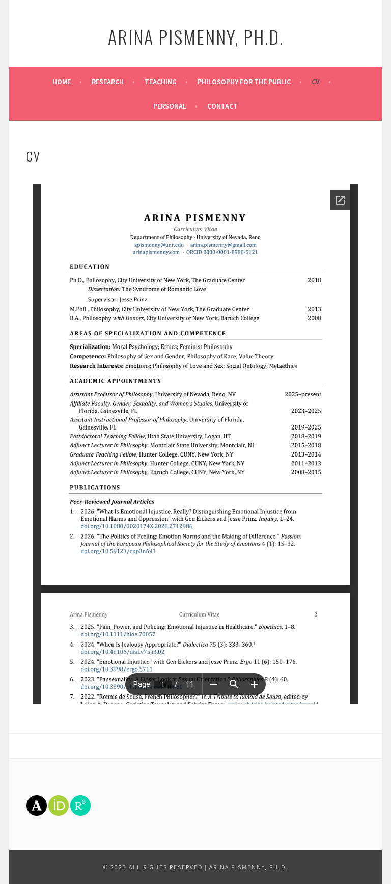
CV (316, 81)
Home (61, 81)
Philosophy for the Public (244, 81)
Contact (222, 106)
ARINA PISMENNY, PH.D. (196, 36)
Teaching (161, 81)
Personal (169, 106)
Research (108, 81)
